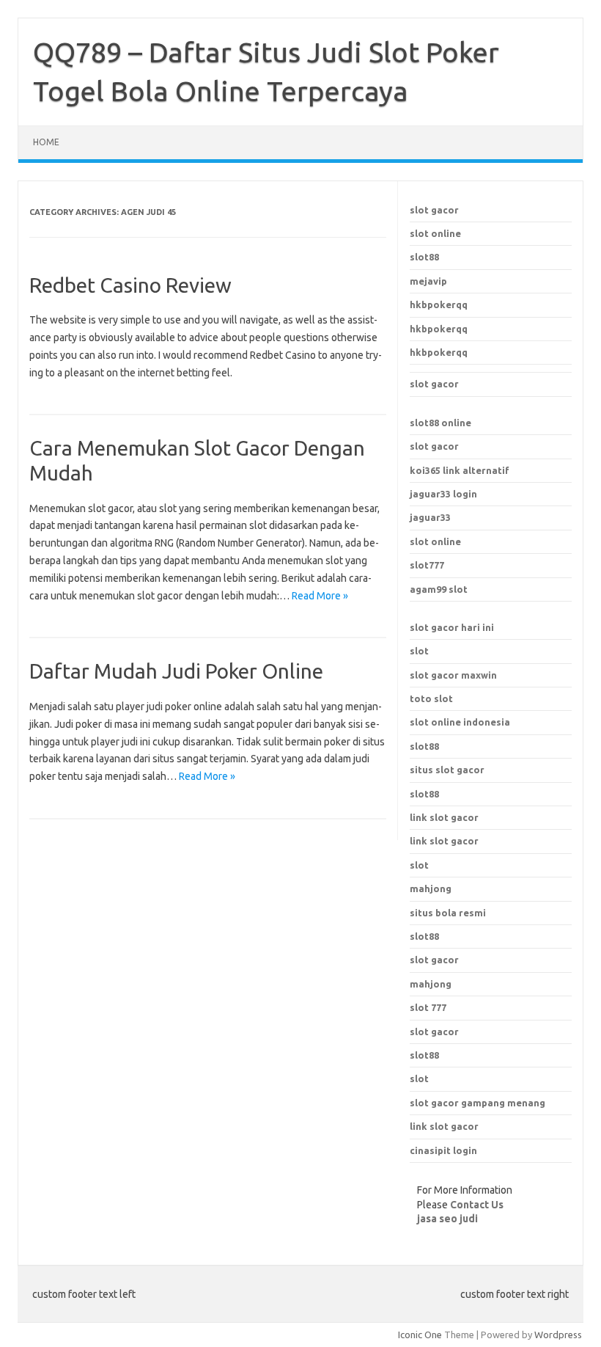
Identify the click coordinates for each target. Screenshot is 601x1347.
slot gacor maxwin (453, 675)
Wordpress (558, 1334)
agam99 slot (439, 589)
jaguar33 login (443, 494)
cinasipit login (443, 1150)
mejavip (428, 281)
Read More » (320, 596)
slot (419, 651)
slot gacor (434, 210)
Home (46, 142)
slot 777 (428, 1007)
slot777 (427, 565)
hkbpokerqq (439, 304)
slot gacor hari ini (452, 627)
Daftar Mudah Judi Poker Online (176, 671)
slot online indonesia (460, 722)
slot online (435, 233)
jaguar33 (430, 517)
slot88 (424, 257)
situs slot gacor (447, 769)
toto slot (431, 698)
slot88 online (440, 422)
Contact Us (477, 1205)
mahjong (430, 984)
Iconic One (420, 1334)
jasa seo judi (447, 1218)
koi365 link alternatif (459, 470)
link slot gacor (444, 841)
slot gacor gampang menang (477, 1103)
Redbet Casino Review (130, 285)
